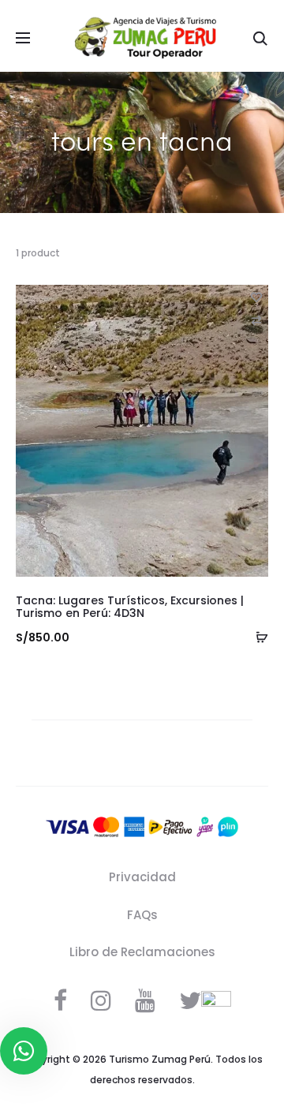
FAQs (142, 915)
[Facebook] (60, 1000)
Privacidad (142, 877)
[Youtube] (145, 1000)
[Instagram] (101, 1000)
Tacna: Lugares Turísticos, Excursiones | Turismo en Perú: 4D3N (130, 607)
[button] (256, 320)
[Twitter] (190, 1000)
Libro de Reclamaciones (142, 952)
